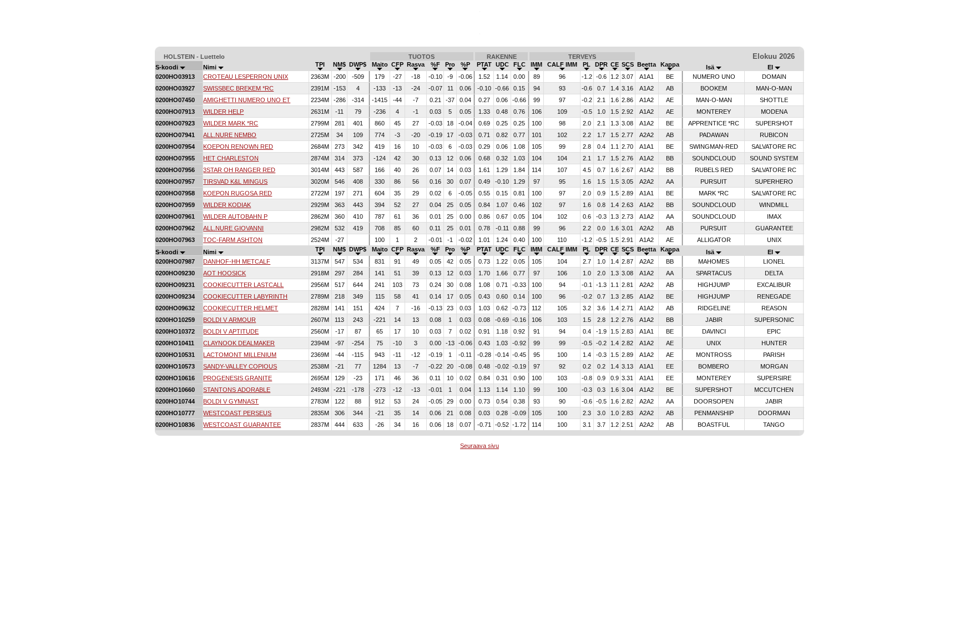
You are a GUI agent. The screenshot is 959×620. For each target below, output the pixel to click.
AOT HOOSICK (224, 273)
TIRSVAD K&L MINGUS (235, 181)
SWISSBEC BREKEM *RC (238, 88)
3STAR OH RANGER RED (239, 170)
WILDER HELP (223, 111)
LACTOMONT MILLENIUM (239, 354)
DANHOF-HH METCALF (236, 261)
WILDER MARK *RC (230, 123)
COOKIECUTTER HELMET (240, 308)
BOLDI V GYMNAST (231, 401)
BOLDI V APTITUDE (231, 331)
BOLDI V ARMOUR (229, 319)
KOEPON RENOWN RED (238, 146)
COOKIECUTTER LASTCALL (243, 284)
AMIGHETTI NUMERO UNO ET (246, 100)
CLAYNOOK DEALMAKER (239, 343)
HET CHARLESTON (231, 158)
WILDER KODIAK (227, 204)
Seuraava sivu (479, 445)
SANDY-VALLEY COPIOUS (240, 366)
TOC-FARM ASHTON (233, 239)
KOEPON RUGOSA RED (237, 193)
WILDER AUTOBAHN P (235, 216)
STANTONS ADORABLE (236, 389)
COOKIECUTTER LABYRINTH (245, 296)
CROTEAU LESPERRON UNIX (245, 76)
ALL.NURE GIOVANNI (233, 228)
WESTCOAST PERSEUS (237, 413)
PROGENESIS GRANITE (237, 378)
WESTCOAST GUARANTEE (242, 424)
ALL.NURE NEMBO (229, 135)
